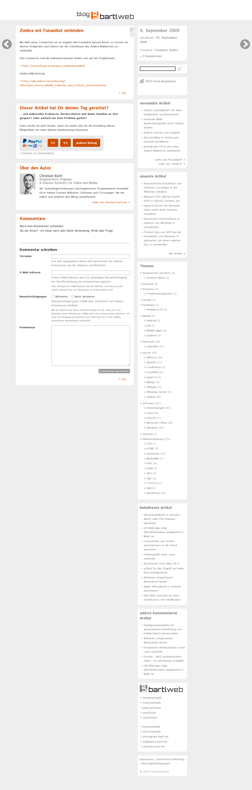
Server (147, 353)
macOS (151, 418)
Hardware (149, 305)
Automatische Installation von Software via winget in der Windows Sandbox (163, 188)
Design (147, 300)
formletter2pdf (152, 698)
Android (151, 321)
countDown (150, 718)
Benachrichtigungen (33, 297)
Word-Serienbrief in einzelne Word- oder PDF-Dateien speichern (162, 519)
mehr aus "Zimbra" (170, 164)
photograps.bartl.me (156, 737)
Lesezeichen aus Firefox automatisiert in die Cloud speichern (160, 545)
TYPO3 (151, 483)
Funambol (161, 50)
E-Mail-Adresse (30, 272)
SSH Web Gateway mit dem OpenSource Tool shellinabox (162, 598)
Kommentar (27, 327)
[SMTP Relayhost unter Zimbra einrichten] (7, 44)
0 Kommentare (152, 56)
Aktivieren (61, 297)
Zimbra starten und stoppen (162, 133)
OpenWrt (152, 346)
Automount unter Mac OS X (161, 564)
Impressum (146, 759)
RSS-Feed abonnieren (161, 81)
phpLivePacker (152, 708)
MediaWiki (153, 459)
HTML (150, 449)
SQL (149, 478)
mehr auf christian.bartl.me (110, 202)
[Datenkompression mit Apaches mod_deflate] (245, 44)
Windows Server (157, 392)
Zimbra (173, 50)
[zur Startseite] (105, 18)
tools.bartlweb (152, 703)
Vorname (26, 256)
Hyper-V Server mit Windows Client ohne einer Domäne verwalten (162, 210)
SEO (149, 473)
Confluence (154, 367)
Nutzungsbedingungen (156, 763)
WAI (149, 488)
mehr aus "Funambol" (168, 160)
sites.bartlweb (152, 732)
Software (148, 403)
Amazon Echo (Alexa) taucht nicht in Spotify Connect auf (162, 199)
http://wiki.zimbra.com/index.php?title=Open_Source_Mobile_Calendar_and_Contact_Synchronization (63, 83)
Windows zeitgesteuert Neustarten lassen (158, 580)
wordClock (149, 713)
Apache (151, 362)
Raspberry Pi (155, 310)
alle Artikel (175, 254)
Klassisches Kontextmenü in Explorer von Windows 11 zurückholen (162, 223)
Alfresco (152, 357)
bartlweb (148, 284)
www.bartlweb (151, 727)
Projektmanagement (159, 294)
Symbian (152, 335)
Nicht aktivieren (84, 297)
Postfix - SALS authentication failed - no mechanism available (164, 659)
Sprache (148, 434)
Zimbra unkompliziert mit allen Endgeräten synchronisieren (163, 112)
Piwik (150, 468)
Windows (152, 428)
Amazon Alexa (156, 278)
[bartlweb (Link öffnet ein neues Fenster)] (162, 688)
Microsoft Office (157, 423)
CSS (149, 444)
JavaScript (153, 454)
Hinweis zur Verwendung (38, 153)
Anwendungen (156, 408)
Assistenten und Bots (156, 273)
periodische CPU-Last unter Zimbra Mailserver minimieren (162, 149)
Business (148, 289)
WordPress (153, 493)
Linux (150, 413)
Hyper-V (152, 377)
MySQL (151, 382)
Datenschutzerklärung (170, 759)
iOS (149, 326)
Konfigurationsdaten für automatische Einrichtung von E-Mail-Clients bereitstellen (163, 629)
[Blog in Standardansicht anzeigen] (132, 30)
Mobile (147, 316)
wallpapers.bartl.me (155, 742)
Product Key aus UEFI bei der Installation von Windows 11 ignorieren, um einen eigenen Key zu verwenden (162, 238)
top (124, 93)
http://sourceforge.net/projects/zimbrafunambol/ (54, 66)
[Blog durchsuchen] (179, 69)
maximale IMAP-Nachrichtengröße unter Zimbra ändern (164, 123)
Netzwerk (149, 342)
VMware (152, 387)
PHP (149, 463)
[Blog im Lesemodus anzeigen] (132, 35)
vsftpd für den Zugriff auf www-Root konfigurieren (164, 571)
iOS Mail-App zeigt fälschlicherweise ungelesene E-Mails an (164, 532)
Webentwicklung (153, 439)
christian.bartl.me (154, 747)
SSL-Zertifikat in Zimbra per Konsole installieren (161, 140)
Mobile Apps (154, 331)
